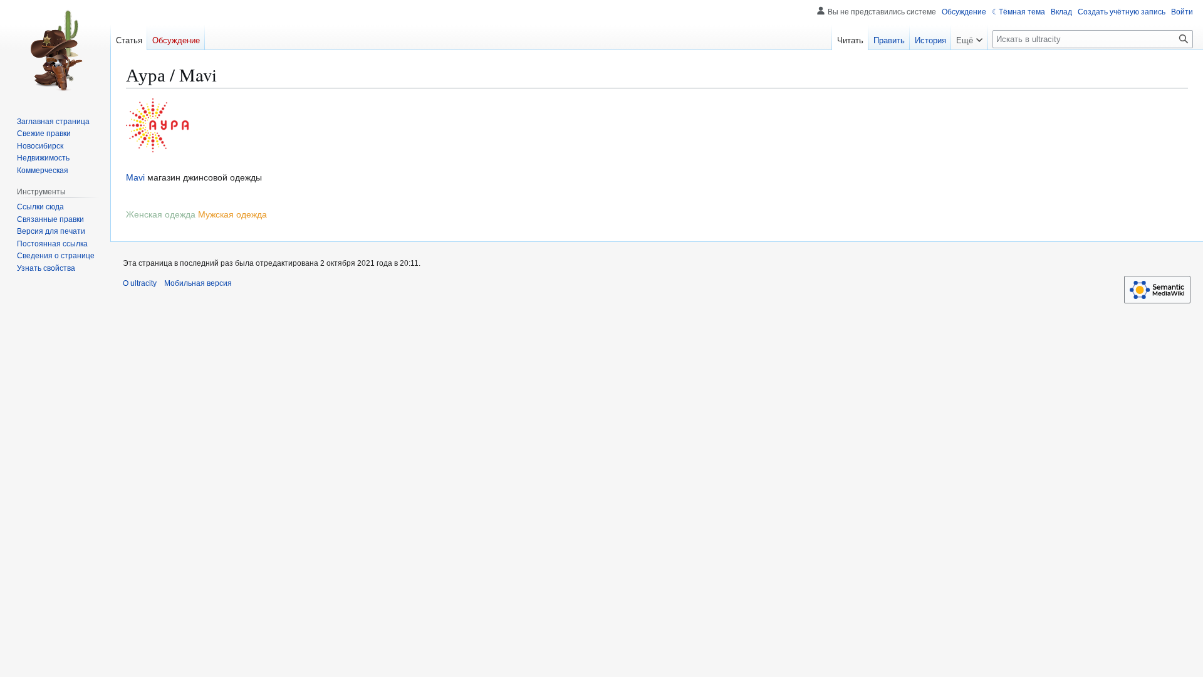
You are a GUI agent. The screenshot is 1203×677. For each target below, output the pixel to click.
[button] (969, 37)
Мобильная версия (198, 283)
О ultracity (140, 283)
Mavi (135, 177)
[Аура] (157, 125)
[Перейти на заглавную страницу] (55, 50)
